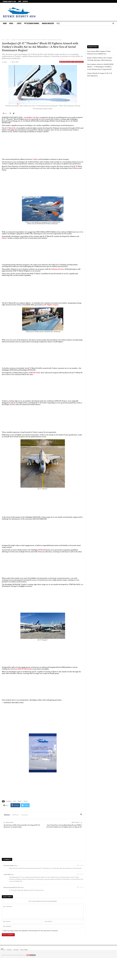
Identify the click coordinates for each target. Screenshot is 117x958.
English (68, 61)
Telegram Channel (32, 23)
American (21, 669)
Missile (19, 801)
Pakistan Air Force (57, 269)
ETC (73, 61)
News (11, 23)
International (79, 61)
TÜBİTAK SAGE (34, 372)
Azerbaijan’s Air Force (32, 117)
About (19, 1)
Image (62, 61)
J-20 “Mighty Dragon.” (51, 305)
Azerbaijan (8, 801)
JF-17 (15, 801)
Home (5, 23)
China (4, 238)
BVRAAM (42, 550)
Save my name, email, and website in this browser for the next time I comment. (30, 931)
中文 (58, 23)
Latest (19, 23)
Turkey (35, 159)
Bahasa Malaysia (48, 23)
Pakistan (75, 168)
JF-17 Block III (10, 128)
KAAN (12, 404)
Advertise (25, 1)
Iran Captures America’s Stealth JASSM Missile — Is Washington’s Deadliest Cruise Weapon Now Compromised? (100, 66)
